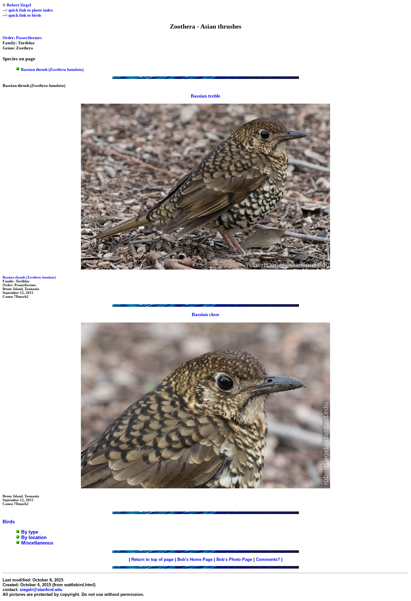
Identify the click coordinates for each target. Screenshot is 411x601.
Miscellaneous (37, 542)
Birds (9, 521)
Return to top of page (152, 559)
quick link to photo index (30, 10)
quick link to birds (24, 15)
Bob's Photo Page (234, 559)
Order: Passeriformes (22, 37)
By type (29, 532)
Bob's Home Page (195, 559)
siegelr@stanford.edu (41, 589)
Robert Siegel (19, 5)
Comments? (268, 559)
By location (34, 537)
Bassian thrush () (52, 69)
